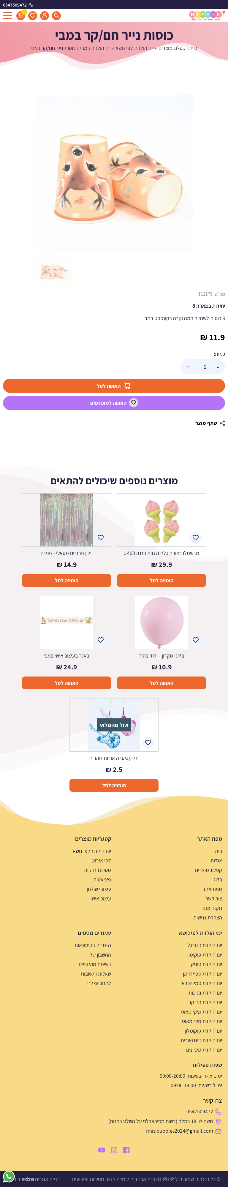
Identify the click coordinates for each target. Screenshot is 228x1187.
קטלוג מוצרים (172, 48)
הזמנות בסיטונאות (93, 945)
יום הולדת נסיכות (205, 992)
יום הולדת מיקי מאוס (201, 1011)
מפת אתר (212, 889)
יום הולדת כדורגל (204, 945)
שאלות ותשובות (96, 973)
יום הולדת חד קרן (204, 1002)
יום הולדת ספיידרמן (202, 973)
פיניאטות (102, 879)
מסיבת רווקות (97, 870)
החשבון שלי (99, 954)
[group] (114, 173)
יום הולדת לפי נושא (134, 48)
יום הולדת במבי (95, 48)
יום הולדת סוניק (206, 964)
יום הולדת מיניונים (204, 1049)
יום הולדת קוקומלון (203, 1030)
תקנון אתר (211, 908)
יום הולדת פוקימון (204, 954)
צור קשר (213, 898)
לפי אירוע (101, 860)
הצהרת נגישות (207, 917)
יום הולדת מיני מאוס (202, 1021)
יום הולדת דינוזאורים (201, 1040)
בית (193, 48)
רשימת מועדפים (95, 964)
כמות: (219, 353)
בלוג (217, 879)
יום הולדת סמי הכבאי (201, 983)
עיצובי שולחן (99, 889)
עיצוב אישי (101, 898)
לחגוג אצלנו (99, 983)
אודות (216, 860)
